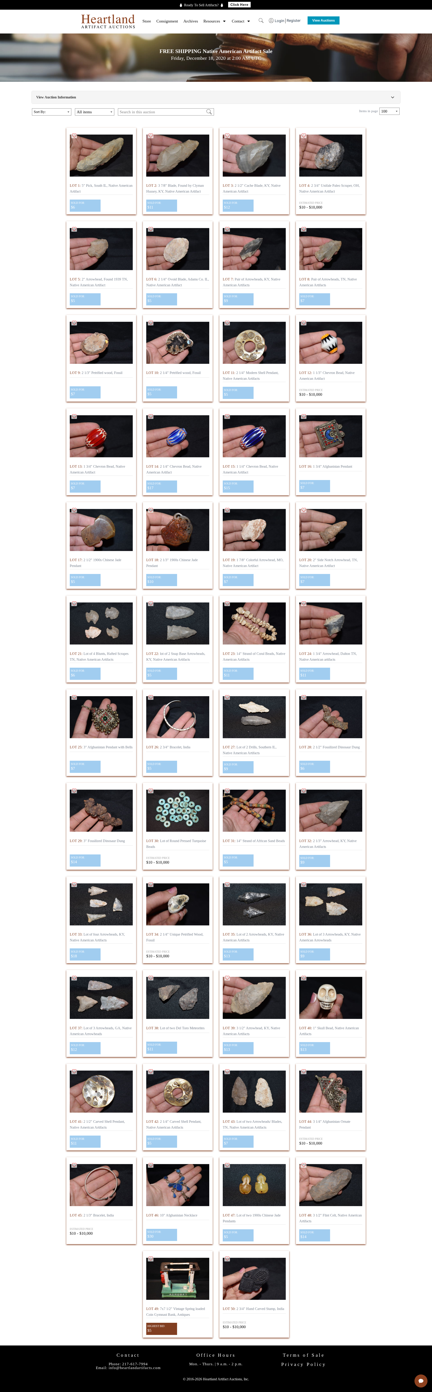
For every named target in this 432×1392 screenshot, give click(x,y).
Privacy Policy (303, 1364)
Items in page (368, 111)
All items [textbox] (84, 112)
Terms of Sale (304, 1355)
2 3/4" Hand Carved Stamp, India (253, 1309)
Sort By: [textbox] (40, 112)
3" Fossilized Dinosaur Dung (97, 841)
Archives (190, 21)
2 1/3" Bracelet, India (92, 1215)
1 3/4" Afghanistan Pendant (325, 466)
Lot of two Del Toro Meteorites (175, 1028)
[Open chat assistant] (421, 1381)
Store (146, 21)
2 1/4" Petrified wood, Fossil (173, 373)
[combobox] (51, 112)
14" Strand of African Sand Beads (254, 841)
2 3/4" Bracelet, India (168, 747)
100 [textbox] (384, 111)
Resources (211, 21)
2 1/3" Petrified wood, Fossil (96, 373)
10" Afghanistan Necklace (171, 1215)
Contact (238, 21)
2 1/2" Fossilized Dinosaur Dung (329, 747)
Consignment (167, 21)
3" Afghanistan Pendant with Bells (101, 747)
